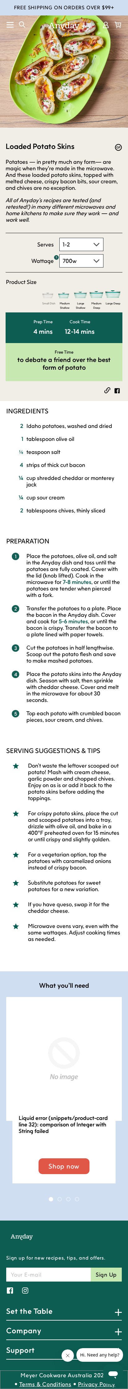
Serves (45, 244)
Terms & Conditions (45, 1384)
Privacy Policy (97, 1384)
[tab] (51, 1199)
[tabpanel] (64, 1096)
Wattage (42, 261)
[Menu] (7, 24)
